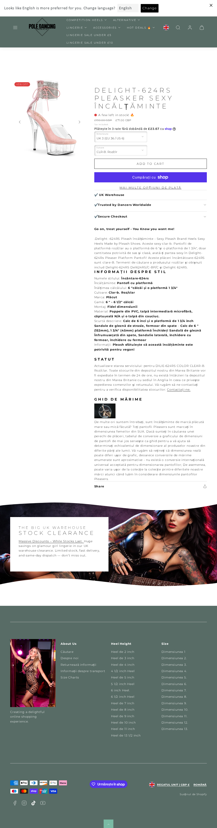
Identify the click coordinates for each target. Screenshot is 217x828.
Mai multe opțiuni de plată (150, 188)
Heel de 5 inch (122, 677)
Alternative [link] (124, 20)
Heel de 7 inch (122, 703)
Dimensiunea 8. (174, 697)
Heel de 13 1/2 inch (126, 735)
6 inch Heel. (120, 690)
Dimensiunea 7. (174, 690)
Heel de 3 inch (122, 658)
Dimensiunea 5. (174, 677)
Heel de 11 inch (123, 729)
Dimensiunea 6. (174, 684)
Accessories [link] (105, 27)
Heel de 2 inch (122, 652)
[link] (166, 27)
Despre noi (69, 658)
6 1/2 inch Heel (123, 697)
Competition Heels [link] (85, 20)
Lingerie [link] (75, 27)
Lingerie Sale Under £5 (89, 35)
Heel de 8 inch (123, 709)
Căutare (67, 652)
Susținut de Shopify (193, 794)
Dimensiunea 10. (174, 709)
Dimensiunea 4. (174, 671)
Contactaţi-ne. (179, 389)
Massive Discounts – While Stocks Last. (51, 541)
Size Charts (70, 677)
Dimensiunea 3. (174, 665)
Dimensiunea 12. (174, 722)
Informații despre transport (83, 671)
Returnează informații (78, 665)
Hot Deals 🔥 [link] (139, 27)
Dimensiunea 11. (174, 716)
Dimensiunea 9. (174, 703)
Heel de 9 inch (122, 716)
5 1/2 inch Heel (123, 684)
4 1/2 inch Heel (123, 671)
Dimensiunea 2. (174, 658)
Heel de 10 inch (123, 722)
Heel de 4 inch (123, 665)
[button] (15, 27)
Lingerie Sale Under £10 (90, 42)
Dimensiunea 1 (173, 652)
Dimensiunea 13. (174, 729)
